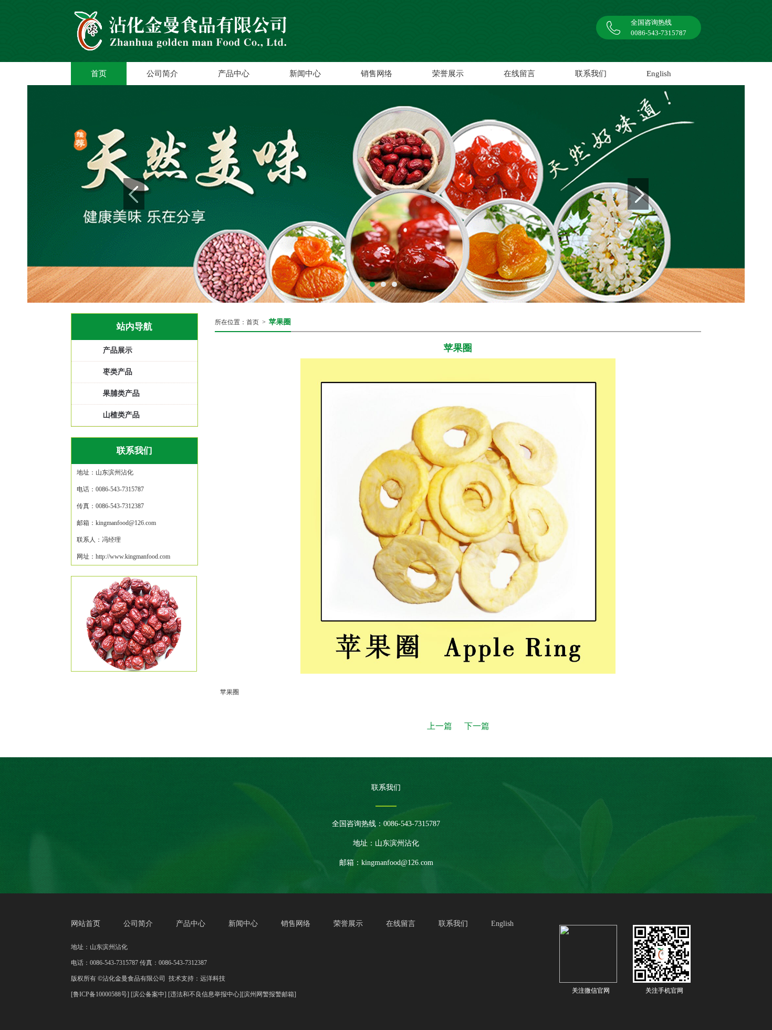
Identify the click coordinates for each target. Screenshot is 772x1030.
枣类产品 (117, 372)
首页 (252, 322)
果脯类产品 (121, 393)
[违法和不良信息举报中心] (205, 994)
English (658, 73)
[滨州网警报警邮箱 (268, 994)
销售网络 (376, 73)
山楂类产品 (121, 415)
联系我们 (591, 73)
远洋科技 (212, 978)
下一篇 (476, 726)
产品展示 (117, 350)
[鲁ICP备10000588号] (100, 994)
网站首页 (85, 924)
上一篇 (439, 726)
